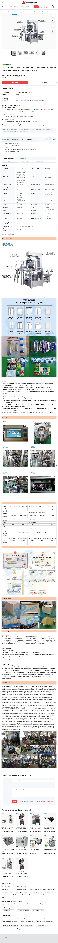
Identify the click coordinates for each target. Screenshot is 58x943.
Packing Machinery (20, 11)
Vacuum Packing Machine (23, 910)
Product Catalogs (23, 886)
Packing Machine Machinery (27, 921)
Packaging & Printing (10, 11)
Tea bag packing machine (35, 895)
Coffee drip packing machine (22, 895)
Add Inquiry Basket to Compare (29, 58)
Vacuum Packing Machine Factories (45, 918)
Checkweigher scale (47, 895)
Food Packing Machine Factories (26, 918)
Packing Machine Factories (9, 918)
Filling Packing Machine (45, 11)
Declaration (44, 937)
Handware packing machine (21, 892)
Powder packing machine (49, 889)
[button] (51, 161)
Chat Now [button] (44, 82)
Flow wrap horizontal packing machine (8, 895)
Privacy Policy (51, 937)
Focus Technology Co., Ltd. (19, 937)
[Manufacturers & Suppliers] (29, 2)
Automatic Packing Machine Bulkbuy (11, 929)
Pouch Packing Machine (8, 910)
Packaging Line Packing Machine (10, 925)
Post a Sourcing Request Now (45, 801)
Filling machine (5, 889)
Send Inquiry (14, 82)
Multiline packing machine (21, 889)
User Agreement (37, 937)
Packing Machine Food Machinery (45, 921)
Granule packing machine (35, 889)
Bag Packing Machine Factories (10, 921)
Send (14, 801)
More (3, 931)
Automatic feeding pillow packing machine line (49, 892)
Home (3, 11)
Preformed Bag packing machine (36, 892)
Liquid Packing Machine (38, 910)
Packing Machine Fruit (41, 925)
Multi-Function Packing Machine (32, 11)
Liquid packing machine (7, 892)
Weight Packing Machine (27, 925)
